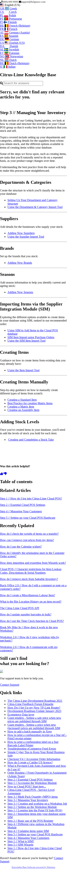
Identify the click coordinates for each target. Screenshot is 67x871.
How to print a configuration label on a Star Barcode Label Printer (32, 743)
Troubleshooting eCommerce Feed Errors (31, 748)
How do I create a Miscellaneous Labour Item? (27, 595)
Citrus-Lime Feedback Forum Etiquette (30, 704)
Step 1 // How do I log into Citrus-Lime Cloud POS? (31, 498)
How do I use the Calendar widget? (21, 546)
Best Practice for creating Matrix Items (29, 403)
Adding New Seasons (20, 292)
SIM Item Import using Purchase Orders (30, 337)
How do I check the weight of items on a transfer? (29, 533)
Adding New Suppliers (21, 233)
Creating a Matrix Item (20, 406)
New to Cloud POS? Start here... (26, 786)
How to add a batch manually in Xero (29, 731)
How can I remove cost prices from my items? (27, 540)
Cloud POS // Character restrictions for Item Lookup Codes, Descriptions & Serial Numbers (30, 571)
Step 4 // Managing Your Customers (21, 511)
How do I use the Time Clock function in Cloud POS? (32, 621)
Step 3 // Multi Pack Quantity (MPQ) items (32, 796)
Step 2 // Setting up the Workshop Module (32, 807)
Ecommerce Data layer (20, 714)
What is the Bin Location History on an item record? (30, 601)
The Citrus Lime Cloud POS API (19, 608)
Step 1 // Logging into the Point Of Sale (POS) (34, 810)
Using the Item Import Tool (23, 370)
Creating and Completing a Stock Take (31, 439)
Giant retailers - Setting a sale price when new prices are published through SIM (34, 719)
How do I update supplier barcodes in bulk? (25, 614)
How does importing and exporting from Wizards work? (33, 562)
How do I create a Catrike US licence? (30, 762)
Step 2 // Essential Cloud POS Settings (22, 504)
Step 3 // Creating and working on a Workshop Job (37, 803)
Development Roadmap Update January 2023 (34, 711)
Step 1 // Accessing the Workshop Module (32, 783)
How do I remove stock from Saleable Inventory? (29, 579)
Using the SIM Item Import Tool (26, 340)
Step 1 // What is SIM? (20, 841)
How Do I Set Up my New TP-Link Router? (33, 707)
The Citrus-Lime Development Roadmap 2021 (34, 700)
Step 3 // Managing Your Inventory (27, 800)
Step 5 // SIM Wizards (20, 844)
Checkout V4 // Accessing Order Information (33, 759)
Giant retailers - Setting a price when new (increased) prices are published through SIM (33, 726)
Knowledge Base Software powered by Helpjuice (33, 867)
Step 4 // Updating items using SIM (28, 831)
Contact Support (9, 684)
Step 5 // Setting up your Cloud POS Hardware (27, 517)
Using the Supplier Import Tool (25, 236)
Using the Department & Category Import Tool (35, 207)
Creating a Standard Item (22, 399)
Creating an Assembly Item (23, 410)
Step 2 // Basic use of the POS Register (30, 820)
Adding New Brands (19, 262)
